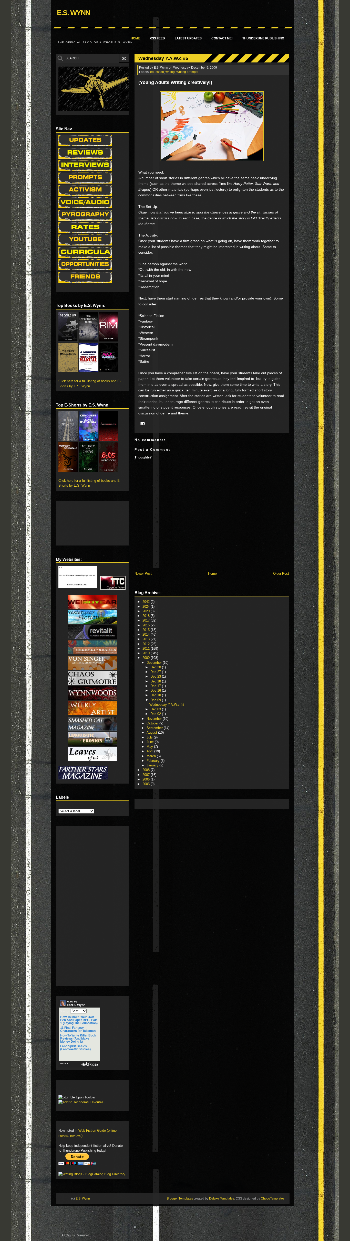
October (153, 723)
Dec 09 (156, 700)
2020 (146, 611)
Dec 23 (156, 676)
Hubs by (76, 1003)
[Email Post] (142, 423)
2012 (146, 644)
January (153, 765)
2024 (146, 606)
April (150, 751)
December (155, 663)
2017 (146, 620)
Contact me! (222, 38)
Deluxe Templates (221, 1198)
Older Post (281, 573)
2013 (146, 639)
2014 (146, 634)
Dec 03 (156, 709)
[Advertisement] (230, 804)
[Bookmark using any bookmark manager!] (74, 1089)
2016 (146, 625)
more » (64, 1063)
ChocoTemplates (272, 1198)
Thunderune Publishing (263, 38)
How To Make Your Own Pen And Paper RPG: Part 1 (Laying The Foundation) (79, 1020)
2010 (146, 653)
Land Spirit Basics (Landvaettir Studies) (75, 1048)
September (155, 728)
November (155, 719)
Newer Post (143, 573)
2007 (146, 775)
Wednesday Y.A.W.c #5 (163, 58)
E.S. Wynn (73, 13)
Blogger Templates (180, 1198)
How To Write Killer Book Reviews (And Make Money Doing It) (78, 1038)
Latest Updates (188, 38)
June (151, 742)
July (150, 737)
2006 (146, 779)
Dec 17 (156, 686)
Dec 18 (156, 681)
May (150, 746)
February (154, 761)
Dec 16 (156, 690)
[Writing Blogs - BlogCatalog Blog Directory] (91, 1174)
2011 (146, 648)
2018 (146, 616)
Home (135, 38)
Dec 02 (156, 714)
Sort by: (64, 1011)
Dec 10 (156, 695)
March (152, 756)
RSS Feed (157, 38)
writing (170, 72)
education (157, 72)
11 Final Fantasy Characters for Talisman (78, 1029)
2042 (146, 602)
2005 (146, 784)
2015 (146, 630)
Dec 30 (156, 667)
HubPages (89, 1064)
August (152, 732)
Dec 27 (156, 672)
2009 (146, 658)
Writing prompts (187, 72)
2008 (146, 770)
